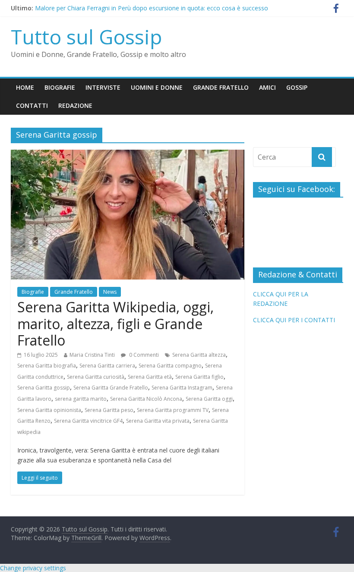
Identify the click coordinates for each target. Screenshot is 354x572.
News (110, 291)
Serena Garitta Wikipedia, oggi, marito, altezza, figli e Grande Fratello (115, 323)
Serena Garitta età (150, 376)
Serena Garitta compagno (170, 365)
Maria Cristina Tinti (92, 354)
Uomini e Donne (157, 87)
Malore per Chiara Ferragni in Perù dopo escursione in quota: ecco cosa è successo (151, 10)
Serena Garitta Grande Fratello (110, 387)
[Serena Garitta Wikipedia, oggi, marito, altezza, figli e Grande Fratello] (127, 155)
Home (25, 87)
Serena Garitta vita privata (158, 420)
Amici (267, 87)
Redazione (75, 105)
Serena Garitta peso (109, 410)
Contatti (32, 105)
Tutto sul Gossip (86, 36)
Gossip (296, 87)
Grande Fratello (221, 87)
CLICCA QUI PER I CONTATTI (294, 320)
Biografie (59, 87)
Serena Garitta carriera (107, 365)
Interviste (102, 87)
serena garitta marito (81, 398)
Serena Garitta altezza (199, 354)
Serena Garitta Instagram (182, 387)
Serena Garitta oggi (209, 398)
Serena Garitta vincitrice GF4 (88, 420)
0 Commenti (143, 354)
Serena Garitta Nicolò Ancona (146, 398)
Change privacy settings (33, 568)
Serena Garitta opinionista (49, 410)
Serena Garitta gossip (43, 387)
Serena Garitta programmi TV (173, 410)
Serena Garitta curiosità (95, 376)
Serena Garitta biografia (46, 365)
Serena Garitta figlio (199, 376)
